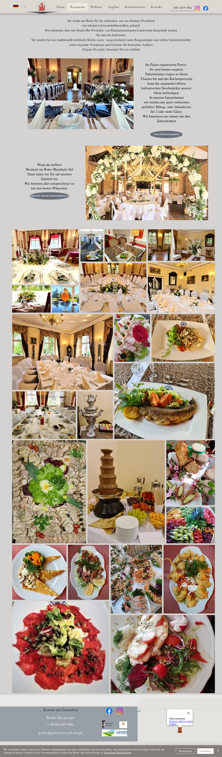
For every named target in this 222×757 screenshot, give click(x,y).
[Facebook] (205, 8)
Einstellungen (185, 751)
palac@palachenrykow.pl (61, 732)
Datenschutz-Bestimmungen (117, 752)
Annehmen (205, 751)
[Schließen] (218, 751)
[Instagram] (197, 8)
